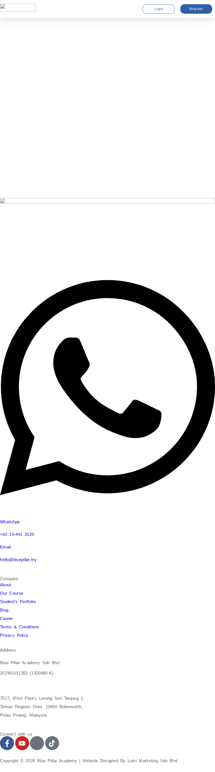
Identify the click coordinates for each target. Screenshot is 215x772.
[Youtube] (22, 743)
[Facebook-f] (7, 743)
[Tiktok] (52, 743)
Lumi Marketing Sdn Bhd (152, 760)
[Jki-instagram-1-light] (37, 743)
